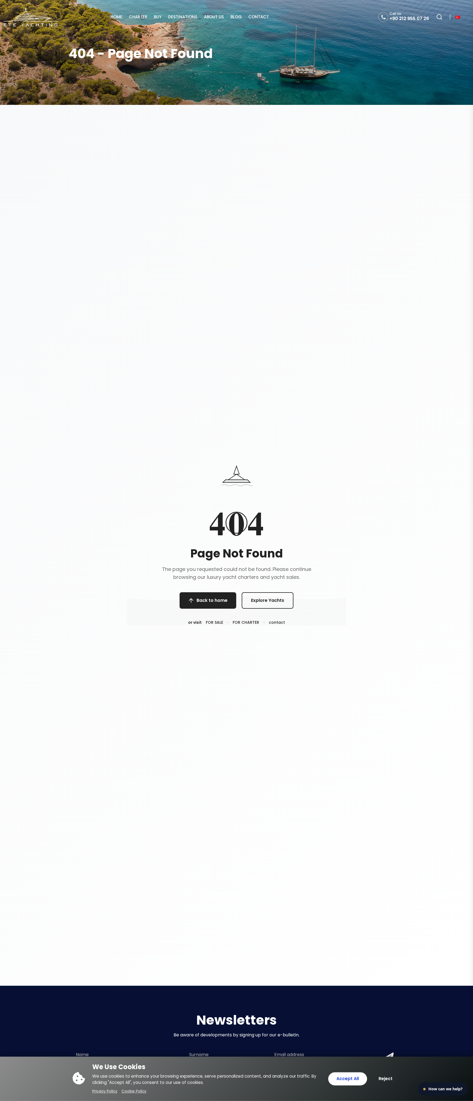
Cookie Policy (134, 1091)
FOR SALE (214, 622)
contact (277, 622)
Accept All (347, 1079)
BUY (157, 17)
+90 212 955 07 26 (409, 18)
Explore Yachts (267, 600)
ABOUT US (214, 17)
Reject (386, 1079)
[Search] (439, 17)
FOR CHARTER (246, 622)
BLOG (236, 17)
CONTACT (258, 17)
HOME (116, 17)
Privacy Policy (104, 1091)
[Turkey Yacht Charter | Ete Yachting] (30, 17)
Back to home (212, 600)
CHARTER (138, 17)
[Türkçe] (457, 17)
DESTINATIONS (182, 17)
